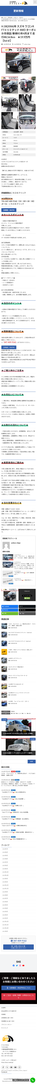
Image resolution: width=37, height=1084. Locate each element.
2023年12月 (5, 872)
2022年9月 (5, 892)
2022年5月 (5, 905)
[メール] (11, 1067)
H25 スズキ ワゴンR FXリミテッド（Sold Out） (20, 641)
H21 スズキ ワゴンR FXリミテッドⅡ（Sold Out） (20, 632)
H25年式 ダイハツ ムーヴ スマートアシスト (19, 692)
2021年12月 (5, 921)
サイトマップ (4, 1028)
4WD (29, 713)
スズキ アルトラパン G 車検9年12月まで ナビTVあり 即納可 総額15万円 (24, 557)
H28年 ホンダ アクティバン (15, 658)
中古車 (14, 713)
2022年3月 (5, 911)
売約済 (12, 711)
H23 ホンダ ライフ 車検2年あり (16, 667)
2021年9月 (5, 931)
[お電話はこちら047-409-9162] (32, 1080)
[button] (18, 988)
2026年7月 (5, 849)
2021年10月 (5, 928)
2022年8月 (5, 895)
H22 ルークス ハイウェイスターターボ (18, 675)
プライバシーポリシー (6, 1024)
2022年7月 (5, 898)
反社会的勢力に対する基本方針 (8, 1011)
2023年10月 (5, 875)
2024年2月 (5, 868)
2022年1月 (5, 918)
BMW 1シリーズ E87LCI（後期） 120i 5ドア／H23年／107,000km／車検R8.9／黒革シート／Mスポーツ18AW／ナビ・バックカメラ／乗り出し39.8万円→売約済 (24, 566)
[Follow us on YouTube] (15, 1067)
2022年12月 (5, 885)
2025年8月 (5, 858)
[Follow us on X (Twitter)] (7, 1067)
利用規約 (3, 1014)
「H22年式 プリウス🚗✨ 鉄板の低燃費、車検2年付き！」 (17, 832)
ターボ (24, 713)
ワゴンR (19, 713)
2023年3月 (5, 882)
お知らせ (11, 576)
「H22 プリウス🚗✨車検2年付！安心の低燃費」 (15, 812)
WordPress (9, 1081)
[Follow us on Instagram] (19, 1067)
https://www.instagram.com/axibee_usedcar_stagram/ (14, 1070)
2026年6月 (5, 852)
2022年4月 (5, 908)
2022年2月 (5, 915)
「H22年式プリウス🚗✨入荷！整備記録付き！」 (24, 573)
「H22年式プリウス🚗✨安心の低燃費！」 (13, 799)
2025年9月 (5, 855)
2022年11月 (5, 888)
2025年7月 (5, 862)
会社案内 (3, 1007)
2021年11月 (5, 924)
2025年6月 (5, 865)
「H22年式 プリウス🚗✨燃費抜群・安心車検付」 (15, 819)
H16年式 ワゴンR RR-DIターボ (16, 684)
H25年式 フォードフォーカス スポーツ (19, 701)
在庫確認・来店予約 (9, 347)
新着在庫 (11, 559)
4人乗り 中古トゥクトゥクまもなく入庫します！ (21, 649)
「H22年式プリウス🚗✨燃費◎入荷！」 (12, 805)
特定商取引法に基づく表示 (7, 1021)
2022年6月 (5, 901)
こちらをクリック (18, 193)
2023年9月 (5, 878)
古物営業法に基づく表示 (7, 1017)
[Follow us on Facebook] (3, 1067)
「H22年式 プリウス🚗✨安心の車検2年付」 (14, 792)
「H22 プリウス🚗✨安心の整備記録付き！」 (14, 839)
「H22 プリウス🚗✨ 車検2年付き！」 (23, 580)
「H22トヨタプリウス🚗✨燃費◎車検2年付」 (14, 825)
